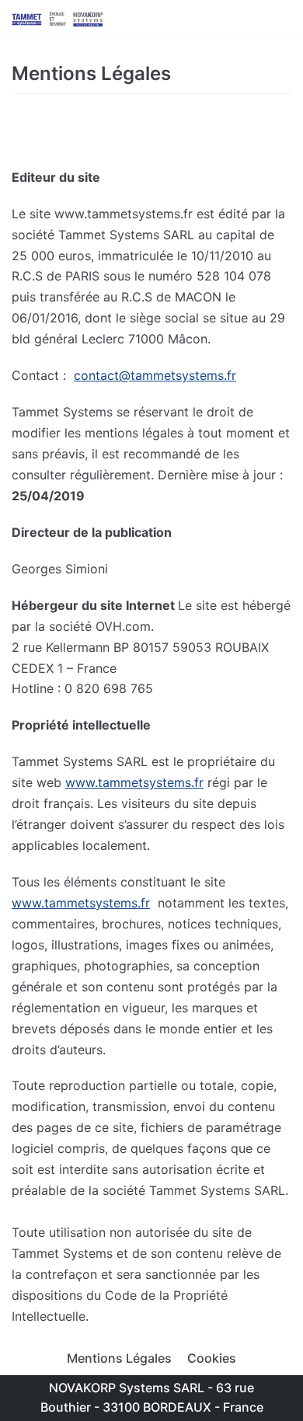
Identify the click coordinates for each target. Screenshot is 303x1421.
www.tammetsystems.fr (134, 782)
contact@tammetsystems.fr (155, 375)
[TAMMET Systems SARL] (58, 19)
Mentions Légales (119, 1358)
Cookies (211, 1358)
